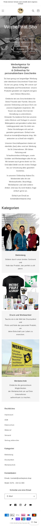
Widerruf (8, 430)
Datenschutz (9, 425)
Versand (8, 435)
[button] (2, 10)
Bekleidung (9, 455)
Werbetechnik (10, 465)
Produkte (20, 49)
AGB (6, 420)
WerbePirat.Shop (18, 523)
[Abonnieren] (33, 496)
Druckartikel (9, 460)
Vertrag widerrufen (12, 440)
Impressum (9, 415)
